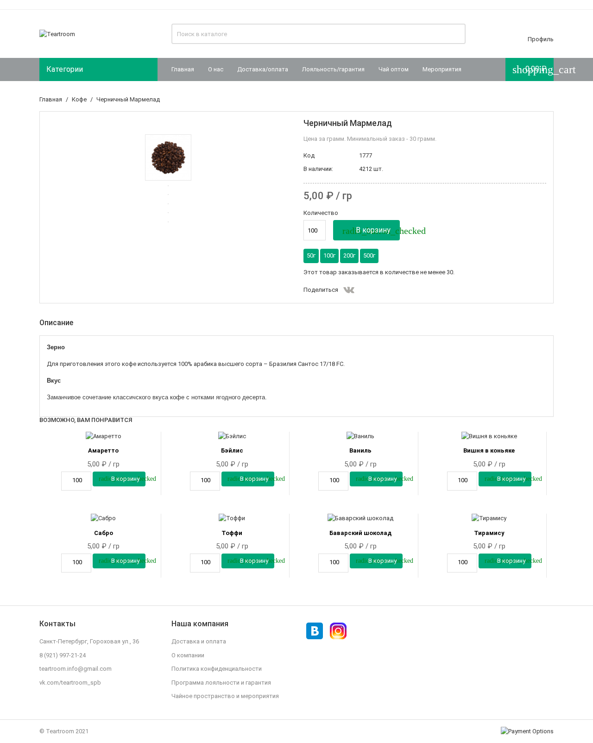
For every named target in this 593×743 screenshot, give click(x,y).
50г (311, 255)
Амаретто (103, 450)
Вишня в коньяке (489, 450)
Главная (182, 69)
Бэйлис (232, 450)
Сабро (103, 532)
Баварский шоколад (360, 532)
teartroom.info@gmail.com (75, 668)
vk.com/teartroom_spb (70, 682)
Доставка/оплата (262, 69)
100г (329, 255)
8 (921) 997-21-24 (62, 655)
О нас (215, 69)
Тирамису (489, 532)
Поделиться (365, 290)
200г (349, 255)
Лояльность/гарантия (333, 69)
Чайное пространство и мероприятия (225, 696)
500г (369, 255)
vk (348, 290)
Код (309, 155)
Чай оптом (394, 69)
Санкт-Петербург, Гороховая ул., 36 (89, 641)
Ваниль (360, 450)
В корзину (371, 231)
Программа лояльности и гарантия (221, 682)
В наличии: (318, 168)
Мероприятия (442, 69)
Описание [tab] (56, 322)
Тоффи (231, 532)
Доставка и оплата (198, 641)
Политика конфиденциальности (216, 668)
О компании (187, 655)
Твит (382, 290)
